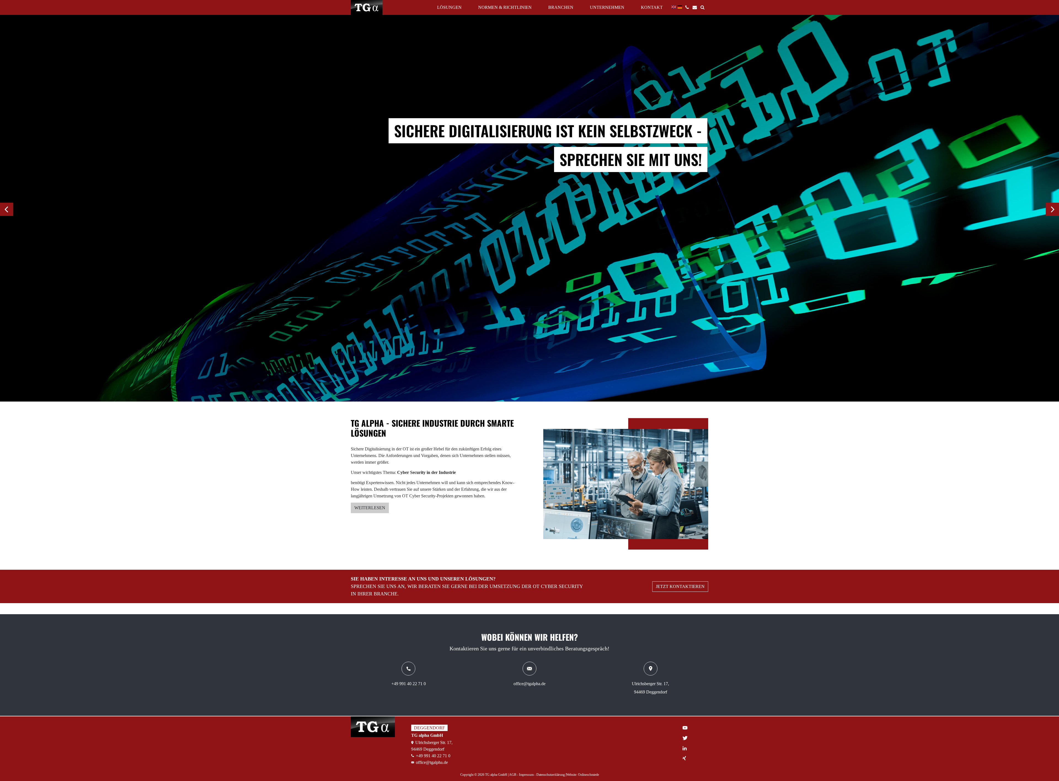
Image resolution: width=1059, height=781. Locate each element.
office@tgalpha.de (529, 683)
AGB (513, 775)
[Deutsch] (680, 6)
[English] (674, 6)
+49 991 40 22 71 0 (408, 683)
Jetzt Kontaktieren (680, 586)
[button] (6, 209)
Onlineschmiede (588, 775)
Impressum (526, 775)
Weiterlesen (369, 507)
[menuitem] (688, 5)
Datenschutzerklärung (551, 775)
